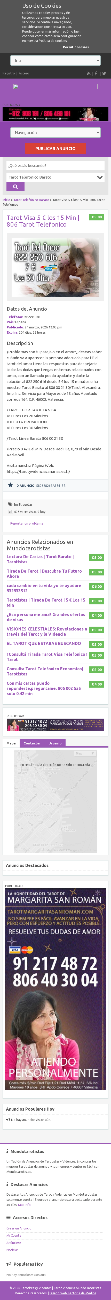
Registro (9, 73)
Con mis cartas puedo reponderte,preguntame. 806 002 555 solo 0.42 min (44, 688)
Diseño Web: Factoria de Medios (73, 1293)
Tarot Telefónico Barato (31, 200)
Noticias (12, 1250)
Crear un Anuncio (18, 1228)
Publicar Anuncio (55, 148)
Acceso (24, 73)
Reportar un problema (26, 523)
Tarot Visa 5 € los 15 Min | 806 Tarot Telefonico (43, 221)
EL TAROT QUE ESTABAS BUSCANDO (44, 643)
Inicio (6, 200)
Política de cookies (53, 40)
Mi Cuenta (13, 1235)
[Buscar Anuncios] (15, 186)
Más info (24, 1204)
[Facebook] (96, 73)
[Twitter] (104, 73)
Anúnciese (13, 1242)
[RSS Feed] (89, 73)
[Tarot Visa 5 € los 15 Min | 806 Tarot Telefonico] (55, 298)
